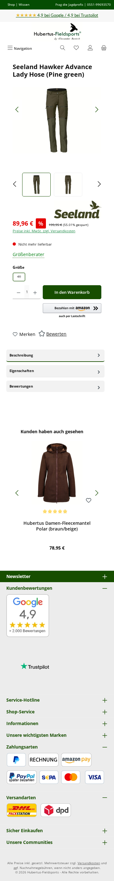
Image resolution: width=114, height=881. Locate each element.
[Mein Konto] (90, 48)
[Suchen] (63, 48)
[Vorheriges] (17, 109)
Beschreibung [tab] (21, 355)
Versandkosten (89, 863)
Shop (11, 4)
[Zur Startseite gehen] (57, 32)
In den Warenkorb (72, 292)
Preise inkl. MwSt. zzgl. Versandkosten (44, 230)
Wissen (24, 4)
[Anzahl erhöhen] (35, 292)
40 (21, 277)
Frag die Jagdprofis (69, 4)
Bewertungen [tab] (21, 386)
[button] (72, 310)
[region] (57, 129)
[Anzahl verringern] (18, 292)
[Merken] (88, 501)
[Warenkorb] (104, 48)
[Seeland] (77, 209)
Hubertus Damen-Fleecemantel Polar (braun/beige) (57, 525)
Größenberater (28, 254)
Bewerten (56, 334)
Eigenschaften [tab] (22, 370)
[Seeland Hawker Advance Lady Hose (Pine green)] (57, 120)
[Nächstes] (96, 109)
